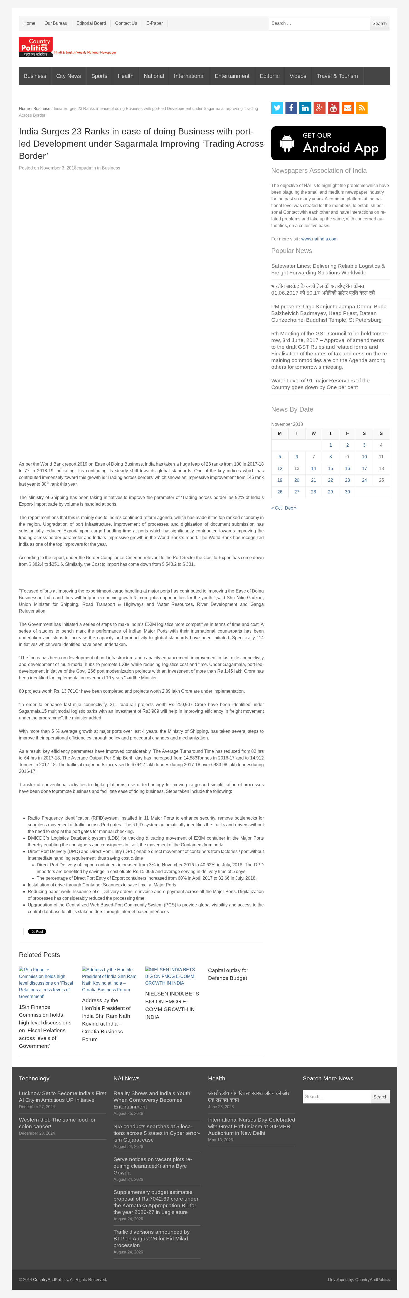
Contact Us (126, 23)
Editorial (270, 76)
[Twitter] (277, 108)
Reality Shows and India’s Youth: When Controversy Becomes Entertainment (153, 1100)
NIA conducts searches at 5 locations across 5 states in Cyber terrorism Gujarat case (157, 1133)
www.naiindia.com (319, 239)
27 (296, 492)
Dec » (291, 508)
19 (279, 480)
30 (347, 492)
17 (364, 468)
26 (279, 492)
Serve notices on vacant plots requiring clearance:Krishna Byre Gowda (153, 1166)
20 (296, 480)
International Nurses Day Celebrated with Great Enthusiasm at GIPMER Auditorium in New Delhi (251, 1126)
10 (364, 456)
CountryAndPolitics (50, 1279)
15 (330, 468)
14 (313, 468)
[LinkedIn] (305, 108)
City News (68, 76)
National (154, 76)
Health (126, 76)
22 (330, 480)
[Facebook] (291, 108)
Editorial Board (91, 23)
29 (330, 492)
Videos (298, 76)
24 (364, 480)
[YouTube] (334, 108)
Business (35, 76)
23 (347, 480)
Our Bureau (56, 23)
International (189, 76)
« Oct (276, 508)
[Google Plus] (320, 108)
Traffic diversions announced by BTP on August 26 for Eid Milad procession (152, 1238)
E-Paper (154, 23)
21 (313, 480)
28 (313, 492)
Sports (99, 76)
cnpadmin (86, 168)
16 (347, 468)
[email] (348, 108)
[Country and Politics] (68, 47)
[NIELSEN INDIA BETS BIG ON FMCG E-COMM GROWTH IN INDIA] (173, 977)
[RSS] (362, 108)
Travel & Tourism (337, 76)
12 (279, 468)
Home (29, 23)
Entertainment (232, 76)
